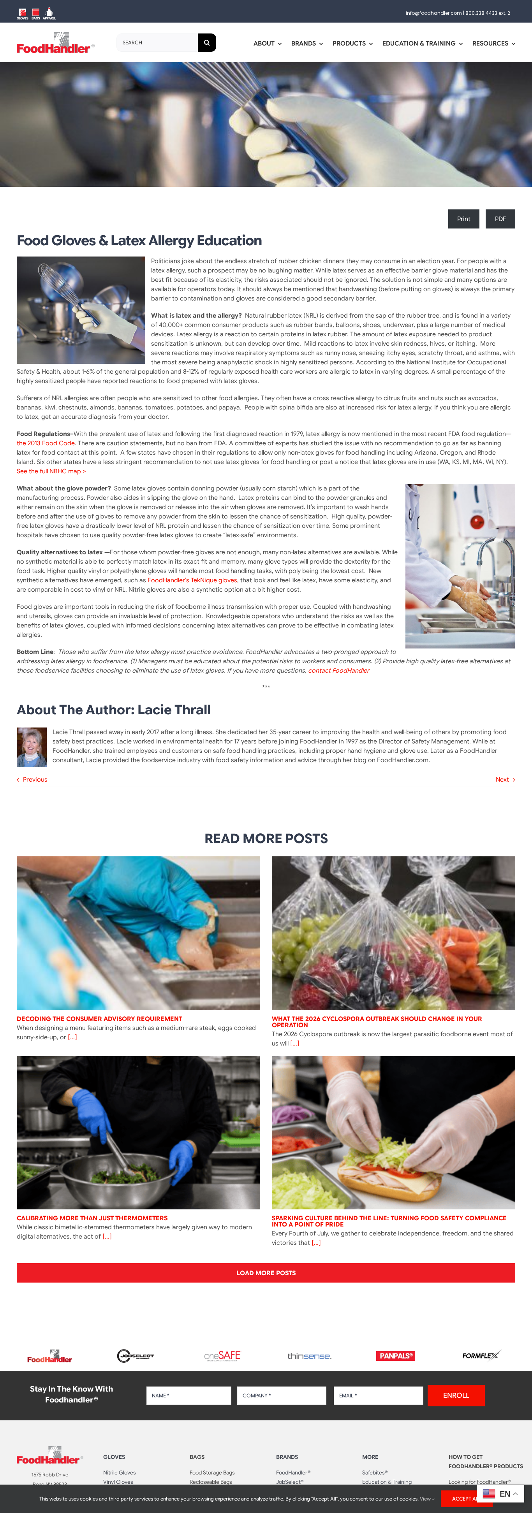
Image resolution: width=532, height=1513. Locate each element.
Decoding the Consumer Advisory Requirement (99, 1019)
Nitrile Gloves (119, 1472)
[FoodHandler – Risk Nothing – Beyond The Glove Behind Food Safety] (50, 1449)
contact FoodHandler (338, 671)
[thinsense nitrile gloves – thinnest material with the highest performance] (309, 1356)
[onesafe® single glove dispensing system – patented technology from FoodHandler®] (222, 1353)
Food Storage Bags (212, 1472)
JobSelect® (289, 1481)
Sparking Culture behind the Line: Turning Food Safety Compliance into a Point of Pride (389, 1221)
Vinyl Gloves (118, 1481)
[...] (71, 1037)
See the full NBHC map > (51, 471)
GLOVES (114, 1456)
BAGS (197, 1456)
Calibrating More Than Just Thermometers (92, 1218)
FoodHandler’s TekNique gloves (192, 580)
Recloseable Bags (211, 1481)
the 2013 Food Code (46, 443)
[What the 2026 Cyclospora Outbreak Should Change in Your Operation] (393, 933)
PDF (500, 219)
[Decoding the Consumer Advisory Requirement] (138, 933)
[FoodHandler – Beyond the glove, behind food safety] (49, 1352)
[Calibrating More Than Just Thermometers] (138, 1133)
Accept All (466, 1498)
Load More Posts (266, 1273)
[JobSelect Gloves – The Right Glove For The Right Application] (136, 1348)
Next (502, 780)
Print (463, 219)
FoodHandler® (293, 1472)
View (426, 1498)
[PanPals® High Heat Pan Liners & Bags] (395, 1354)
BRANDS (287, 1456)
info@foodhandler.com (434, 13)
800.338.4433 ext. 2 (487, 13)
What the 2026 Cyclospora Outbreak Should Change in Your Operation (377, 1022)
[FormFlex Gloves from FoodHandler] (482, 1352)
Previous (35, 780)
